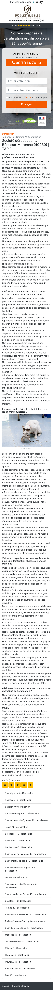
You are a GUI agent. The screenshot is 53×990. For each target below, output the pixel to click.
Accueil (5, 986)
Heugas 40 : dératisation (17, 955)
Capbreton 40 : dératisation (19, 847)
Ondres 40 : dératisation (17, 877)
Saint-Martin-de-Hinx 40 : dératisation (24, 860)
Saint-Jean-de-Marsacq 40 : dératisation (25, 854)
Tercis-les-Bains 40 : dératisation (22, 941)
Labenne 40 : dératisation (18, 840)
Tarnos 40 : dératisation (17, 907)
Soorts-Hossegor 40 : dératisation (22, 813)
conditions (26, 97)
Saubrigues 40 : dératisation (19, 793)
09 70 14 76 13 (28, 63)
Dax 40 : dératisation (15, 975)
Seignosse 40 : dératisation (19, 833)
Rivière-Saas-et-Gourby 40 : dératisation (25, 921)
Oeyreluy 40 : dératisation (18, 961)
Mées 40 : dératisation (16, 948)
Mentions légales (20, 986)
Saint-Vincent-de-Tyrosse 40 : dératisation (26, 820)
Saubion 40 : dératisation (17, 806)
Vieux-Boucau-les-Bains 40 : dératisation (25, 914)
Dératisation (8, 133)
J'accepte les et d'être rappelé (28, 97)
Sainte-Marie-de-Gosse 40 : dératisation (25, 894)
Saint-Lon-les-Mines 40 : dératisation (24, 928)
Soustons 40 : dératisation (18, 901)
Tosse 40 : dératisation (16, 827)
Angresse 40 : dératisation (18, 800)
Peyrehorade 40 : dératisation (20, 968)
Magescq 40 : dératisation (18, 934)
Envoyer (26, 104)
